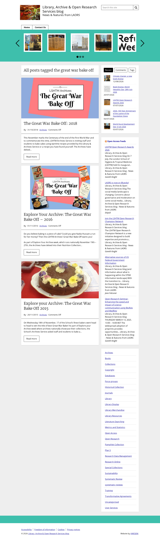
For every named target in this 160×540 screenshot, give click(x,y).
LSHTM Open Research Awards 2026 (119, 148)
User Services (111, 507)
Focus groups (111, 381)
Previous (17, 43)
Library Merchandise (114, 410)
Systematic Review (113, 479)
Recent (108, 70)
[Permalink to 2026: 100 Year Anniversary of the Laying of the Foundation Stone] (107, 113)
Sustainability (111, 473)
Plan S (108, 450)
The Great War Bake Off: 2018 (50, 123)
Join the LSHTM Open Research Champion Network (119, 220)
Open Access (111, 433)
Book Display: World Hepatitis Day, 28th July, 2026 (123, 89)
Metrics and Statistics (115, 427)
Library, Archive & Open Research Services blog (69, 9)
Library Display (112, 404)
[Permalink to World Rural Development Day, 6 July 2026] (107, 126)
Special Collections (113, 467)
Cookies (61, 529)
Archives (43, 130)
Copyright (109, 370)
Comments (121, 70)
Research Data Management (118, 456)
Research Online (112, 461)
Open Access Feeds (116, 141)
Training (109, 490)
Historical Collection (114, 387)
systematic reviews (114, 484)
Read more (31, 156)
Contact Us (40, 27)
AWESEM (134, 533)
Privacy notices (73, 529)
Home (27, 27)
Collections (110, 364)
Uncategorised (112, 502)
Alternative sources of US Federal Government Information (117, 260)
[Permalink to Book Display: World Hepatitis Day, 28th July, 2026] (107, 89)
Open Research (112, 438)
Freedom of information (44, 529)
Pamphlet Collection (114, 444)
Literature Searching (114, 421)
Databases (110, 375)
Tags (132, 70)
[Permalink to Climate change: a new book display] (107, 78)
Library (108, 398)
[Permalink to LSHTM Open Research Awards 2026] (107, 102)
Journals (109, 393)
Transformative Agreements (118, 496)
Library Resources (113, 415)
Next (142, 43)
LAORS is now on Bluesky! (117, 182)
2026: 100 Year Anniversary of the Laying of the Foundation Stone (124, 113)
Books (108, 358)
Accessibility (26, 529)
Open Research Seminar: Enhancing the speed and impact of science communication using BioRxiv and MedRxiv (119, 304)
